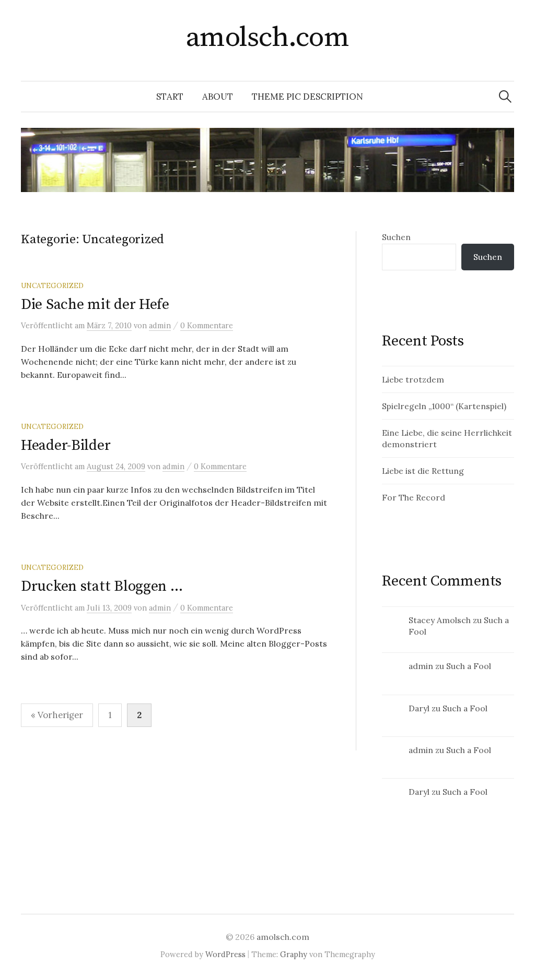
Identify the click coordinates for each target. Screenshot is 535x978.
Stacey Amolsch (440, 620)
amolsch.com (267, 37)
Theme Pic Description (307, 96)
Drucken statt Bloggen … (102, 586)
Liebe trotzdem (413, 379)
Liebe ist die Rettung (423, 471)
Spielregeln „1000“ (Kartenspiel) (444, 406)
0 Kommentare (206, 325)
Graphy (293, 954)
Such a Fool (468, 666)
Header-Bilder (65, 445)
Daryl (419, 708)
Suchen (396, 237)
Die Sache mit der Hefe (95, 304)
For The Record (413, 497)
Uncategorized (52, 285)
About (217, 96)
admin (421, 666)
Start (169, 96)
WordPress (225, 954)
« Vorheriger (57, 715)
